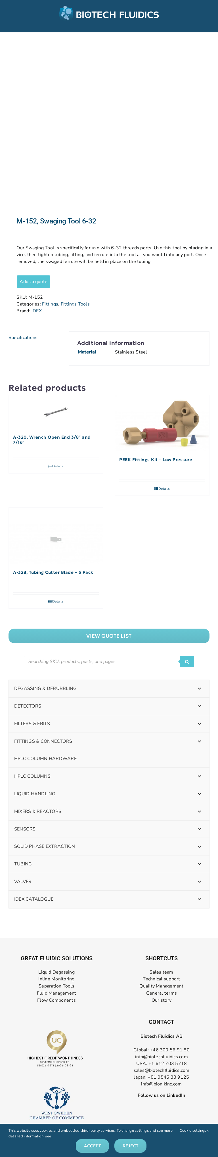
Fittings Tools (75, 304)
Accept (92, 1145)
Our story (161, 1000)
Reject (130, 1145)
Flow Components (56, 1000)
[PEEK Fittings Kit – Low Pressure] (162, 423)
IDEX (37, 311)
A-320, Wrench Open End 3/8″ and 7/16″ (52, 440)
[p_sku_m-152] (109, 125)
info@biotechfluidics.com (161, 1057)
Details (58, 466)
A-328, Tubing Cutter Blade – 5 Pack (53, 572)
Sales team (161, 972)
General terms (161, 993)
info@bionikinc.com (161, 1084)
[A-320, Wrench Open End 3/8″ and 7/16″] (56, 412)
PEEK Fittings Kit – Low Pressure (155, 459)
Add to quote (33, 282)
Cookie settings (193, 1130)
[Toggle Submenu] (199, 688)
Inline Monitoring (56, 979)
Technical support (161, 979)
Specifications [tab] (23, 337)
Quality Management (161, 986)
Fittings (50, 304)
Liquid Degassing (56, 972)
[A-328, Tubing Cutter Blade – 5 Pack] (56, 536)
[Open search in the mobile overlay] (109, 661)
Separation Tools (56, 986)
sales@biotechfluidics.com (162, 1070)
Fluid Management (56, 993)
